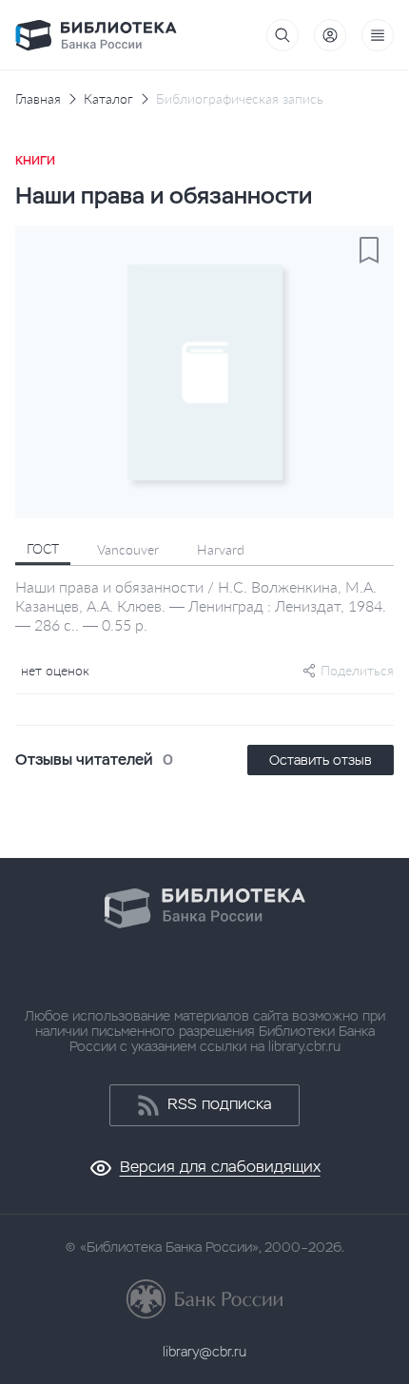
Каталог (108, 99)
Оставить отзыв (320, 760)
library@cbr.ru (204, 1351)
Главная (38, 99)
